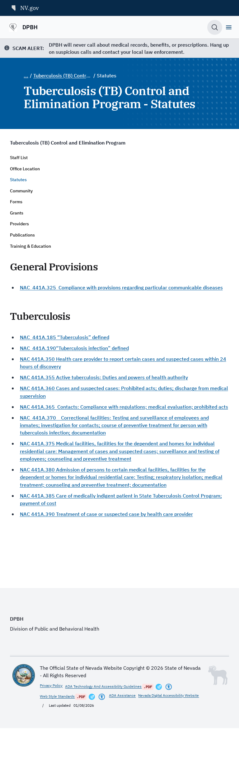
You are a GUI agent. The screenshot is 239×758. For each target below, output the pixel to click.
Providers (19, 224)
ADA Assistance (122, 695)
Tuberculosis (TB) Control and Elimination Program (62, 75)
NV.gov (29, 7)
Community (21, 191)
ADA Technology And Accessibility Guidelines (103, 686)
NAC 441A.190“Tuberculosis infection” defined (74, 348)
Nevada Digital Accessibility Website (168, 695)
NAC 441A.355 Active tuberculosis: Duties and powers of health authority (104, 377)
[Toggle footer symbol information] (218, 675)
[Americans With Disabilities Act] (169, 687)
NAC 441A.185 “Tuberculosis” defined (64, 337)
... (26, 75)
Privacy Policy (51, 685)
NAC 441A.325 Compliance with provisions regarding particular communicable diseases (121, 287)
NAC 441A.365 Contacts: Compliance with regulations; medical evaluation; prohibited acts (124, 406)
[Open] (229, 27)
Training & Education (30, 246)
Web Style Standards (57, 696)
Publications (22, 235)
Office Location (25, 169)
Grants (16, 213)
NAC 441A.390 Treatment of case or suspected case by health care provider (106, 514)
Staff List (19, 157)
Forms (16, 201)
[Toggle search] (214, 27)
